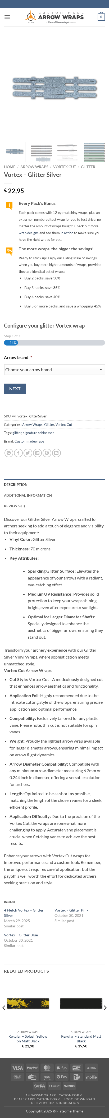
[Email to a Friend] (37, 453)
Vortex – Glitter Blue (21, 935)
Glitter (88, 167)
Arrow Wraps (34, 167)
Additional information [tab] (28, 495)
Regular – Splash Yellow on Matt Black (27, 1038)
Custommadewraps (29, 441)
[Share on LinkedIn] (56, 453)
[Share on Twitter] (28, 453)
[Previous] (12, 87)
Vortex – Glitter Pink (71, 910)
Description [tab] (16, 484)
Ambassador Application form (54, 1095)
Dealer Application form (37, 1099)
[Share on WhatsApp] (8, 453)
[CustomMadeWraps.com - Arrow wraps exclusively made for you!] (54, 17)
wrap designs (29, 233)
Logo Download (79, 1099)
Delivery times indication (55, 1103)
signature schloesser (38, 433)
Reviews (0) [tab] (14, 506)
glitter (16, 433)
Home (9, 167)
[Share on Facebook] (18, 453)
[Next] (96, 87)
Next (15, 388)
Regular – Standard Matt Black (81, 1038)
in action (67, 233)
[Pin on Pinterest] (47, 453)
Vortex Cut (64, 167)
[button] (7, 17)
